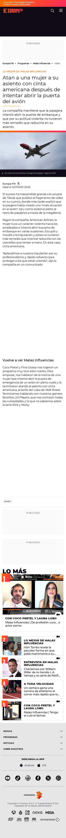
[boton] (48, 731)
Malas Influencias (42, 63)
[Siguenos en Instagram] (27, 779)
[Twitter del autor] (18, 183)
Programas (24, 63)
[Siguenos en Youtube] (7, 779)
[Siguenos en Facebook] (38, 779)
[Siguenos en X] (48, 779)
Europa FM (8, 63)
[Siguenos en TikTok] (17, 779)
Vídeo (57, 63)
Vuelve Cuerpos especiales (16, 4)
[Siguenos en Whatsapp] (58, 779)
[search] (52, 10)
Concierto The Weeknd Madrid (18, 2)
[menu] (61, 10)
